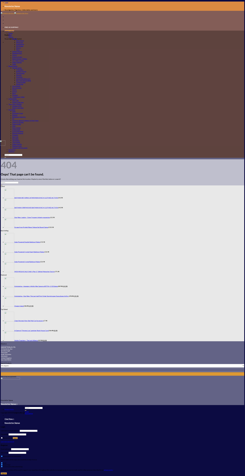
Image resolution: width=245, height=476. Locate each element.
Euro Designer (17, 88)
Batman (14, 115)
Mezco (18, 48)
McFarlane (19, 46)
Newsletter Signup (12, 6)
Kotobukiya (20, 44)
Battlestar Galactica (19, 117)
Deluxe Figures (17, 51)
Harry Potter (16, 128)
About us (11, 151)
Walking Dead (17, 146)
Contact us (12, 150)
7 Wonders (19, 70)
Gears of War (16, 124)
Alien (14, 111)
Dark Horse (20, 40)
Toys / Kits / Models (15, 104)
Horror (14, 55)
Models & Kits (17, 106)
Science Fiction (17, 57)
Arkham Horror (21, 71)
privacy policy (108, 470)
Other (14, 64)
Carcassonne (20, 73)
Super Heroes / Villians (19, 59)
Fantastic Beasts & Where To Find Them (25, 120)
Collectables (12, 99)
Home (10, 33)
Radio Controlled (17, 108)
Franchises (11, 110)
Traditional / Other (18, 97)
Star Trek (15, 137)
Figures (10, 37)
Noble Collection (18, 102)
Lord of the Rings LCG (23, 79)
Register (4, 473)
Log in (15, 438)
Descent (19, 75)
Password (4, 434)
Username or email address (10, 431)
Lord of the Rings (17, 131)
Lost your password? (7, 441)
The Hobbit (16, 142)
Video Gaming (17, 62)
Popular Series (17, 68)
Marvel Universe (17, 133)
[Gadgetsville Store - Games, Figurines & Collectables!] (14, 13)
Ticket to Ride (20, 82)
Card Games (16, 86)
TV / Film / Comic (18, 60)
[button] (9, 31)
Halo (14, 126)
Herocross (19, 42)
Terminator (16, 140)
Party (14, 93)
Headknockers (17, 53)
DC (13, 119)
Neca (18, 50)
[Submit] (5, 157)
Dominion (19, 77)
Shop (10, 35)
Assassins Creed (17, 113)
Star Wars (15, 139)
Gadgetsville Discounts (19, 148)
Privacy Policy (9, 409)
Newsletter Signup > (9, 404)
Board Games (12, 66)
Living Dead (16, 130)
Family (14, 90)
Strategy (15, 95)
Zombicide (19, 84)
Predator (15, 135)
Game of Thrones (18, 122)
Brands (14, 39)
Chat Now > (9, 419)
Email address (6, 449)
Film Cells (15, 100)
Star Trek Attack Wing (23, 80)
